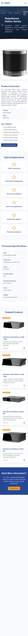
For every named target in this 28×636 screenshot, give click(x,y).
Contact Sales (14, 488)
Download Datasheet (10, 145)
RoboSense (17, 13)
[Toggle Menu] (25, 3)
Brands (10, 13)
